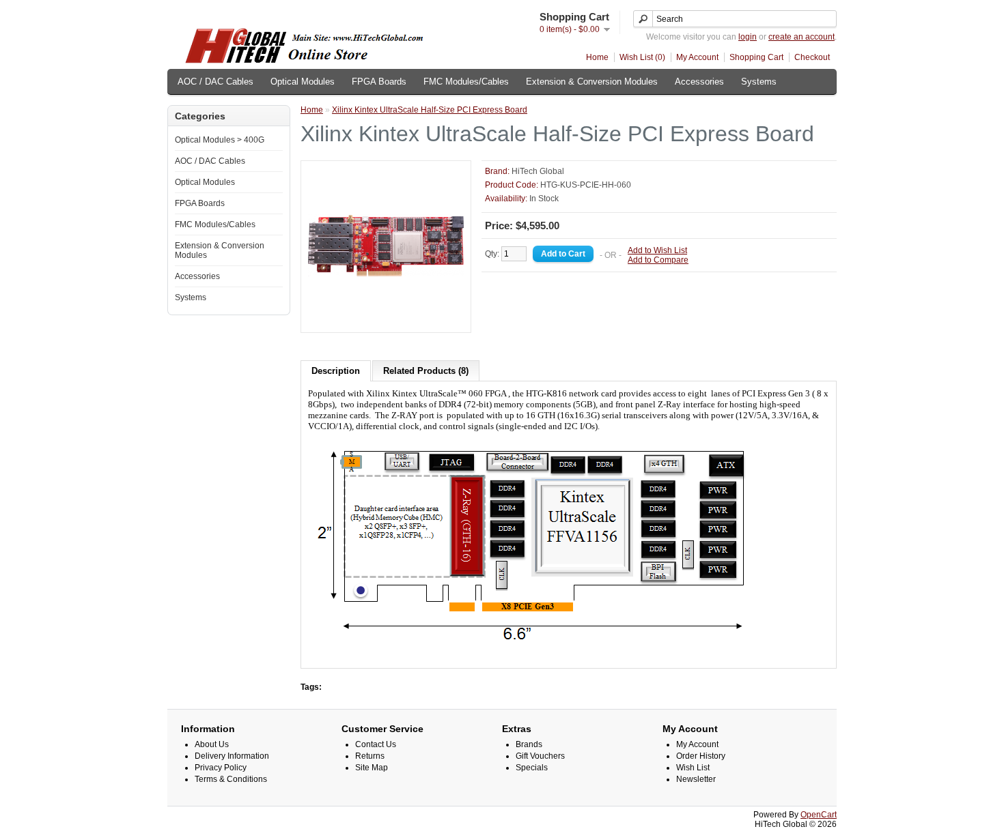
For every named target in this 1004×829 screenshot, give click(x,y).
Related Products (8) (426, 371)
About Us (212, 744)
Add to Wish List (657, 250)
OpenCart (818, 814)
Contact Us (375, 744)
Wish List (693, 767)
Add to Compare (658, 260)
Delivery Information (232, 756)
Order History (700, 756)
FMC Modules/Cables (466, 81)
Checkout (812, 57)
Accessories (699, 81)
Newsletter (696, 779)
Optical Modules (302, 81)
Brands (529, 744)
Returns (370, 756)
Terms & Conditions (231, 779)
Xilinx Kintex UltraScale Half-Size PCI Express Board (429, 110)
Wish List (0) (642, 57)
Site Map (371, 767)
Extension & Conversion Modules (592, 81)
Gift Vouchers (540, 756)
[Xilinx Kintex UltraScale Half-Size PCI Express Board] (386, 320)
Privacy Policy (221, 767)
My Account (697, 57)
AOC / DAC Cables (215, 81)
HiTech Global (538, 171)
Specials (532, 767)
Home (597, 57)
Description (335, 371)
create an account (801, 37)
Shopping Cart (756, 57)
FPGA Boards (379, 81)
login (747, 37)
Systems (759, 81)
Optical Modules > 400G (219, 140)
